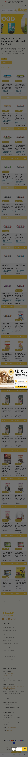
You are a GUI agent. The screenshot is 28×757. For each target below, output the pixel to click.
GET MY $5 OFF (21, 387)
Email (15, 383)
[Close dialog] (27, 369)
